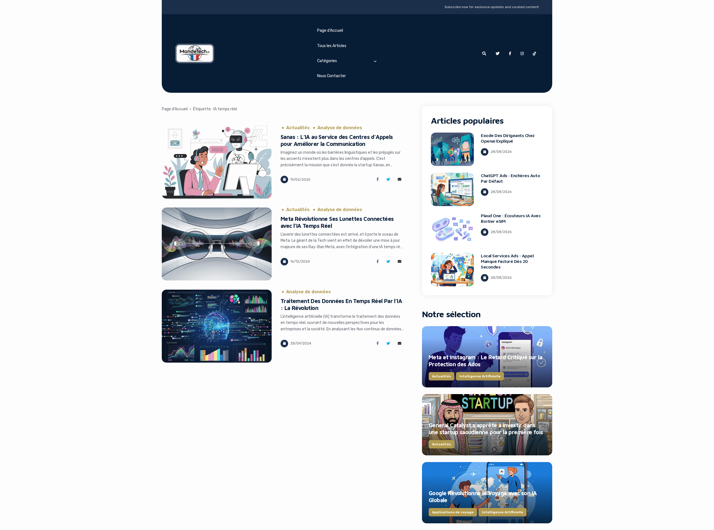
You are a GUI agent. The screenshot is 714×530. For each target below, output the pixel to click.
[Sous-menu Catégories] (375, 61)
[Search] (484, 53)
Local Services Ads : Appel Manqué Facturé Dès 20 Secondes (507, 261)
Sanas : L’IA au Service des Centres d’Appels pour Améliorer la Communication (337, 140)
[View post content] (217, 162)
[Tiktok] (534, 53)
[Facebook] (509, 53)
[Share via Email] (399, 179)
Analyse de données (339, 128)
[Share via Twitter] (388, 179)
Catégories (327, 60)
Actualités (298, 128)
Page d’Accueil (330, 30)
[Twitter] (497, 53)
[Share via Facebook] (377, 179)
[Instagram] (522, 53)
